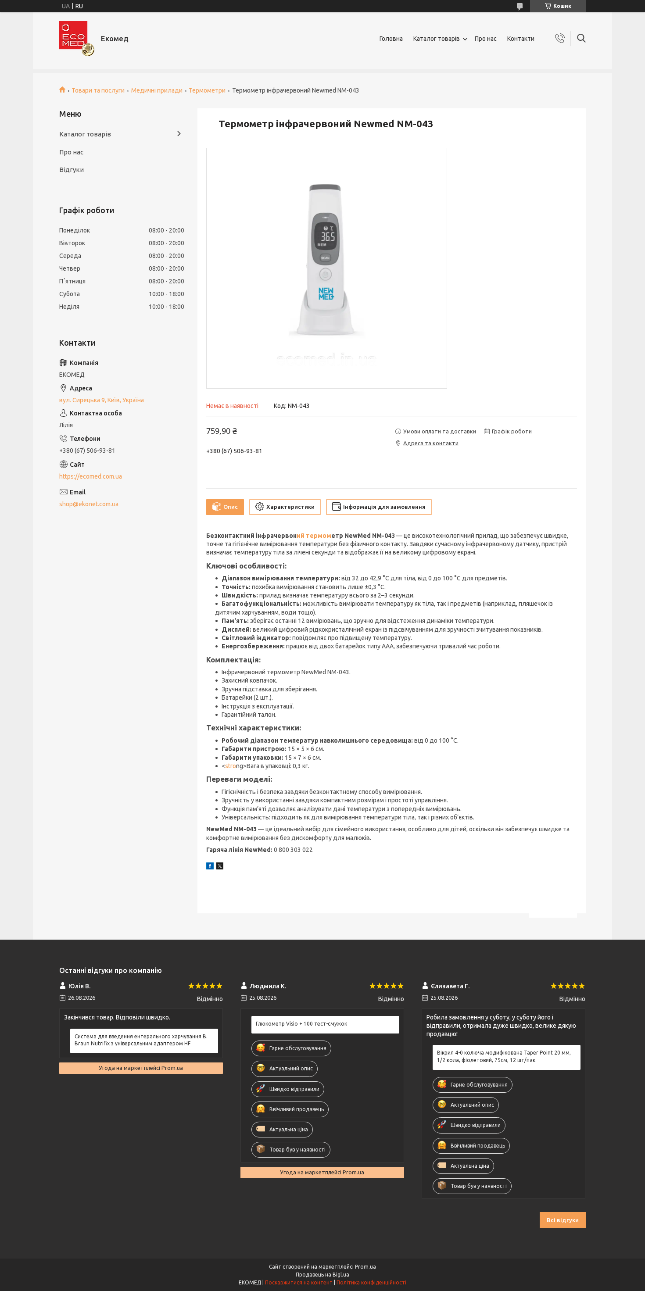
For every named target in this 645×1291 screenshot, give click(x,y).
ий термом (314, 535)
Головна (391, 38)
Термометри (207, 90)
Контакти (520, 38)
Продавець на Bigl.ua (322, 1274)
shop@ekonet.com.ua (88, 504)
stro (230, 765)
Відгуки (71, 169)
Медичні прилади (157, 90)
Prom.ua (365, 1267)
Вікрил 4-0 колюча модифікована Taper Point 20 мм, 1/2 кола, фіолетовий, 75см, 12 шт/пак (504, 1056)
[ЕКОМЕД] (76, 38)
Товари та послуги (98, 90)
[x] (219, 867)
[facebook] (210, 867)
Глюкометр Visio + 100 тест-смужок (301, 1023)
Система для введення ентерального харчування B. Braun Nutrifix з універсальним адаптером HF (141, 1040)
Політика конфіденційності (371, 1282)
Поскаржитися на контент (299, 1282)
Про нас (486, 38)
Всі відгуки (563, 1220)
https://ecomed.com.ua (90, 476)
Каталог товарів (436, 38)
